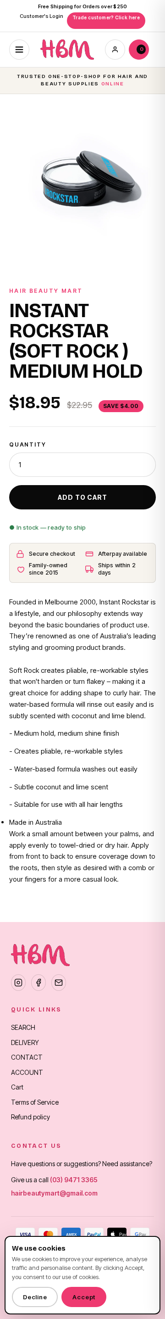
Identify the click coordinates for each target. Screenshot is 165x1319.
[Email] (58, 982)
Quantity (27, 444)
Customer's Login (41, 16)
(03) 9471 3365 (74, 1180)
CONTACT (27, 1057)
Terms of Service (35, 1102)
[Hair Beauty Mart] (67, 49)
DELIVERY (25, 1042)
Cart (17, 1087)
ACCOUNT (27, 1072)
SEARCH (23, 1027)
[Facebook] (38, 982)
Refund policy (30, 1117)
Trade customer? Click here (106, 17)
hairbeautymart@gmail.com (54, 1193)
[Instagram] (18, 982)
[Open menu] (19, 49)
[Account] (115, 49)
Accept (83, 1297)
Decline (35, 1297)
